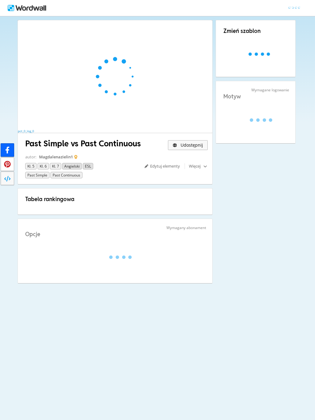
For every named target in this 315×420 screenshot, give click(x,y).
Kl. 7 (55, 166)
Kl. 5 (30, 166)
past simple (37, 175)
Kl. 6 (43, 166)
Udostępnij (191, 145)
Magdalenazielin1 (56, 157)
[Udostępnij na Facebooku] (7, 150)
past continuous (66, 175)
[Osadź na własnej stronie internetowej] (7, 178)
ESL (88, 166)
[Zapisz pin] (7, 164)
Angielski (72, 166)
